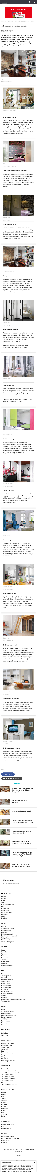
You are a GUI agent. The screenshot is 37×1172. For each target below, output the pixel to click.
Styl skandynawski (6, 965)
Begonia (3, 1095)
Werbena (4, 1114)
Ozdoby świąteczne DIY (8, 1015)
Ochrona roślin (5, 981)
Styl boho (4, 964)
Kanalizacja (4, 1059)
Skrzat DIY (4, 1069)
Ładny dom (6, 1149)
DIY (2, 1082)
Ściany (3, 916)
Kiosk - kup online (18, 10)
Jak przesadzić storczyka (9, 1071)
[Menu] (34, 2)
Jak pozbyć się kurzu (7, 1077)
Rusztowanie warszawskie (9, 936)
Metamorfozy (5, 962)
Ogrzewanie (5, 1049)
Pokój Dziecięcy (6, 1013)
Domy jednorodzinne (7, 1124)
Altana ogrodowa (6, 976)
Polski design (5, 1021)
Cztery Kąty (4, 1035)
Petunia (3, 1112)
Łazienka (4, 952)
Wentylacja (4, 1057)
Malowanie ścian (6, 930)
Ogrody (22, 1149)
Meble (3, 1009)
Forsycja (3, 1106)
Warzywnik (4, 989)
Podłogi (3, 926)
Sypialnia (4, 954)
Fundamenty (5, 914)
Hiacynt (3, 1093)
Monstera (4, 974)
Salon (3, 950)
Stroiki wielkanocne (7, 1025)
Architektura (18, 1151)
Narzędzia (4, 932)
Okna (2, 902)
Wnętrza (10, 21)
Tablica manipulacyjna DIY (9, 1084)
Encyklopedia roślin (7, 991)
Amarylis (4, 1102)
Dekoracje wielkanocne (8, 1023)
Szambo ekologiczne (7, 942)
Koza (2, 1051)
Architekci (4, 1019)
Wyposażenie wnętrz (7, 1011)
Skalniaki (4, 978)
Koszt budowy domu (7, 904)
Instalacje (4, 918)
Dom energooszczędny (8, 1061)
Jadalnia (3, 960)
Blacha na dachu (6, 940)
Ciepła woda (5, 910)
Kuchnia (3, 956)
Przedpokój (4, 958)
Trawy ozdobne (5, 1001)
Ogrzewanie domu (6, 912)
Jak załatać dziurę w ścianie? (10, 1073)
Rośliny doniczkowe (7, 980)
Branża (3, 1126)
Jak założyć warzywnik (8, 1079)
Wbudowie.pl (5, 1047)
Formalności (5, 908)
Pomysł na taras (6, 1128)
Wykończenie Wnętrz (7, 928)
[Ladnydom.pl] (4, 2)
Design (32, 1149)
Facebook (18, 1155)
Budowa (3, 21)
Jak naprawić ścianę (7, 1080)
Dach (2, 906)
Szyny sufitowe (6, 1055)
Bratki (3, 1110)
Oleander (4, 1100)
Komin (3, 900)
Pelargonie (4, 1108)
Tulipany (3, 1098)
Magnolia (4, 997)
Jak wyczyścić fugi (7, 1075)
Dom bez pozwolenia (7, 1043)
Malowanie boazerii (7, 934)
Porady (3, 897)
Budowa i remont (14, 1149)
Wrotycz (3, 995)
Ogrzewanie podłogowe (8, 1053)
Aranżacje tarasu (6, 987)
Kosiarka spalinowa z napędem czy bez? (13, 999)
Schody (3, 898)
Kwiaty (3, 1116)
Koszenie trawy (6, 985)
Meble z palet (5, 983)
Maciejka (4, 1104)
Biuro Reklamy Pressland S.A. (10, 1138)
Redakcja (4, 1142)
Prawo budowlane (6, 1045)
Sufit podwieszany (6, 938)
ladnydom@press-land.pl (8, 1136)
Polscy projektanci (6, 1017)
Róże (2, 1096)
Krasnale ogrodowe (7, 993)
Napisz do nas (5, 1140)
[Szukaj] (29, 2)
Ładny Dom (4, 1033)
